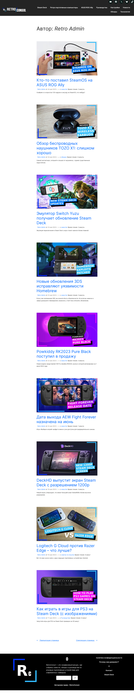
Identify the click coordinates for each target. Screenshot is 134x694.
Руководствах (66, 618)
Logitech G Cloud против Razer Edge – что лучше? (66, 548)
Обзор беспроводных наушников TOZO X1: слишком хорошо (65, 148)
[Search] (75, 678)
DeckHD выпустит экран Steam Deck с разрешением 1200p (66, 482)
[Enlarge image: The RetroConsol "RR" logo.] (37, 658)
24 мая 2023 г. (52, 89)
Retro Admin (41, 89)
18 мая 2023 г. (52, 555)
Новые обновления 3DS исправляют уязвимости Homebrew (60, 286)
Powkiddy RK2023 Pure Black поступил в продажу (64, 354)
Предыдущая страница (48, 640)
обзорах (64, 157)
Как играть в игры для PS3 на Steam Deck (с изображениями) (67, 611)
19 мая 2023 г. (52, 489)
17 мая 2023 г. (52, 618)
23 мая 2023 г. (52, 227)
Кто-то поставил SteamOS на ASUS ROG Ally (65, 82)
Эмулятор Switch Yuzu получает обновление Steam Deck (64, 218)
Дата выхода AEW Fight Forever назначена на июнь (66, 419)
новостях (64, 89)
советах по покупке (67, 555)
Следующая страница (86, 640)
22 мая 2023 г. (52, 360)
